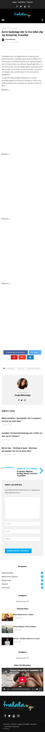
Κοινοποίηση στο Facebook (16, 352)
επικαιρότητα (13, 28)
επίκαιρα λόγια (6, 580)
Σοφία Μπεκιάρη (10, 39)
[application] (22, 679)
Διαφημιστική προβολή (23, 724)
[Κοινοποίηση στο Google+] (22, 357)
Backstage (10, 368)
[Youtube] (25, 6)
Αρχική (14, 2)
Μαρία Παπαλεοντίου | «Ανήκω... (24, 614)
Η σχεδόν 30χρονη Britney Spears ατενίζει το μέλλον (27, 473)
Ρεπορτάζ (30, 2)
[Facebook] (5, 716)
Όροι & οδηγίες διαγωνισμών (11, 726)
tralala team (14, 724)
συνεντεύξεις (6, 588)
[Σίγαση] (37, 689)
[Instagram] (29, 6)
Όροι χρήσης (33, 724)
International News (7, 573)
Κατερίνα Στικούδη (34, 368)
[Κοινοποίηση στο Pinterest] (14, 357)
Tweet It (36, 352)
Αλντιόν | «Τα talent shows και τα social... (27, 638)
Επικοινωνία (6, 724)
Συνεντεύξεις (21, 2)
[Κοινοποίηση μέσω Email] (30, 357)
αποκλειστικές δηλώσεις (10, 576)
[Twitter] (9, 716)
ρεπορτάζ (5, 584)
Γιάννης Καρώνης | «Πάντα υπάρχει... (25, 626)
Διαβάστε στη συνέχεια (27, 468)
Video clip (20, 368)
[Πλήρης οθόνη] (40, 689)
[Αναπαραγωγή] (4, 689)
